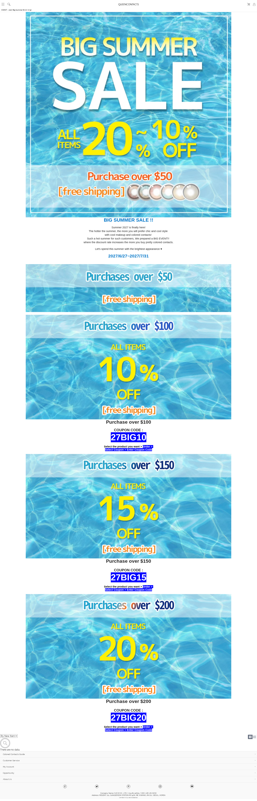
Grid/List (252, 737)
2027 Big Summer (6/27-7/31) (20, 10)
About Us (7, 779)
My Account (8, 767)
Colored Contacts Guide (14, 754)
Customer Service (11, 760)
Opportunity (8, 773)
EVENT (4, 10)
